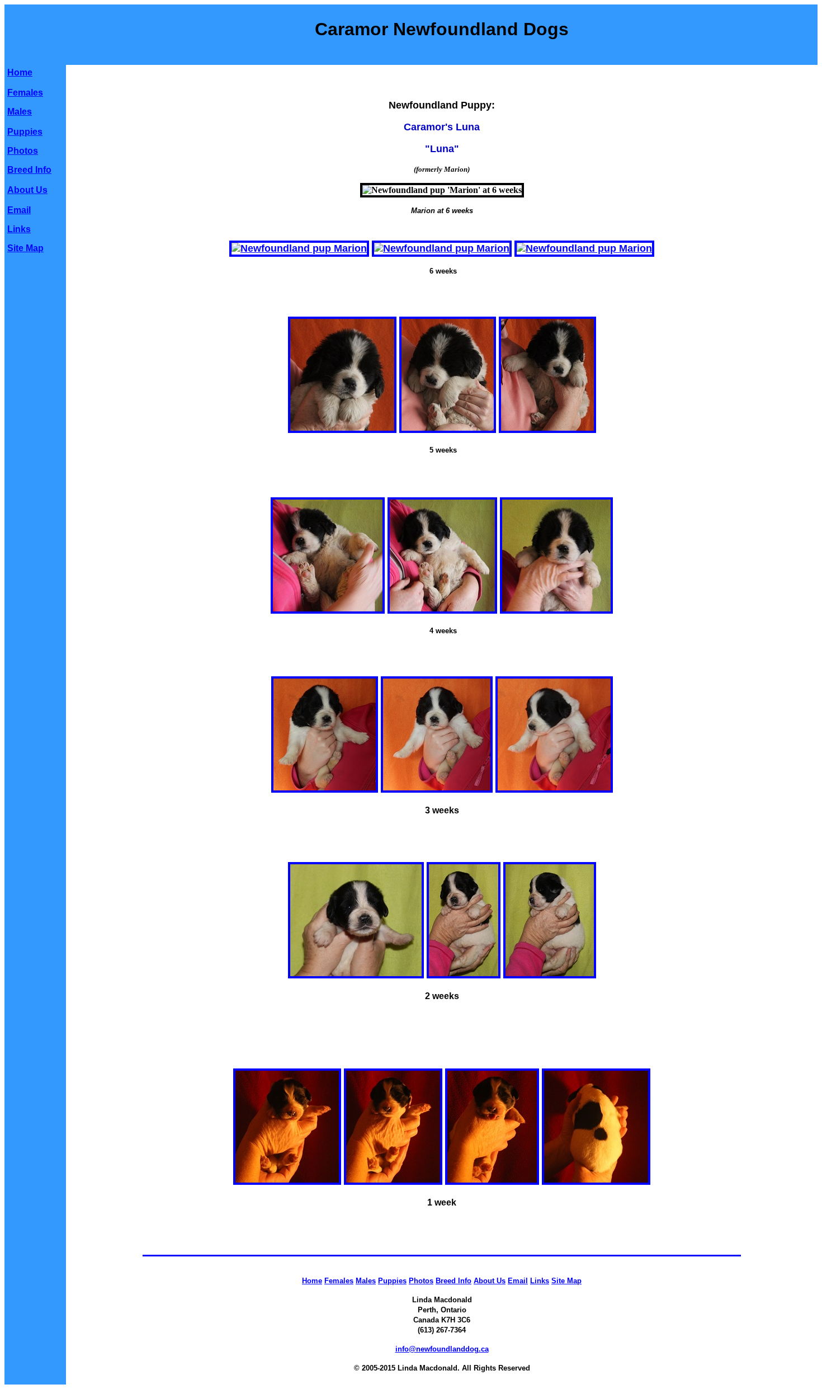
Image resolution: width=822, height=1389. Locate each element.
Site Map (25, 248)
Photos (22, 151)
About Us (27, 190)
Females (25, 92)
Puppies (24, 131)
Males (19, 111)
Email (19, 210)
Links (19, 229)
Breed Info (29, 170)
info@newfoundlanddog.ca (442, 1349)
